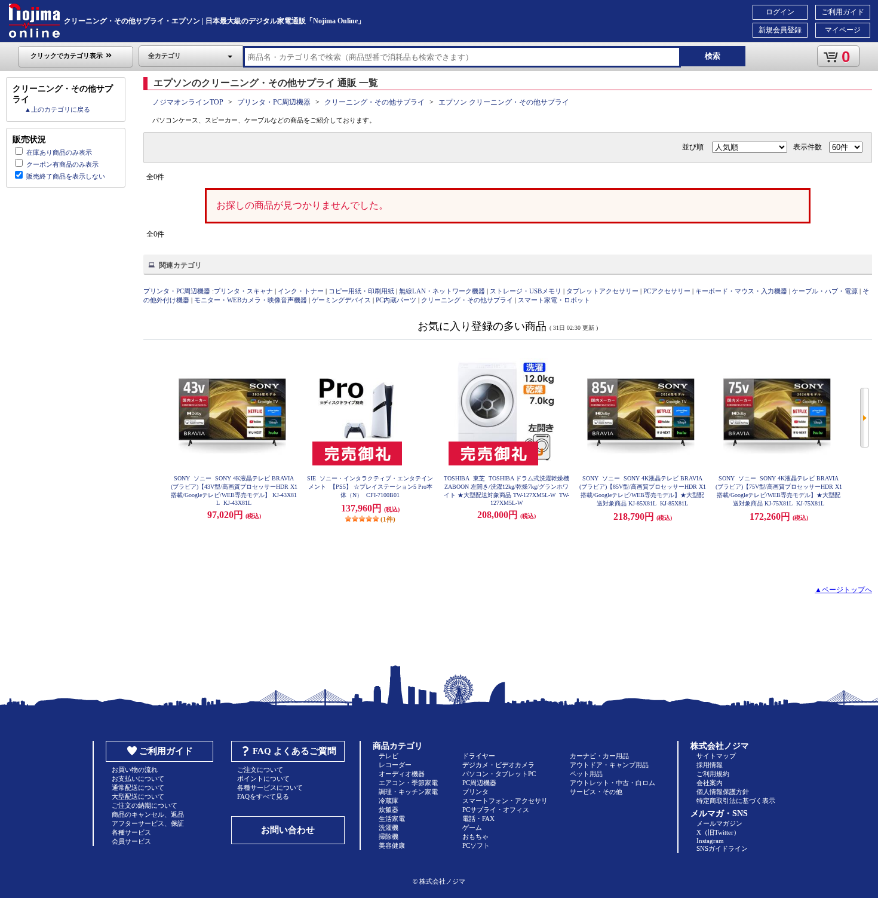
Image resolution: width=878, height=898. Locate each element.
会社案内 (709, 782)
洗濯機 (388, 827)
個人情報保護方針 (722, 791)
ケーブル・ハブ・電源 (825, 291)
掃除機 (388, 836)
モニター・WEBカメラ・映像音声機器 (250, 300)
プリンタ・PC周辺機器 (274, 102)
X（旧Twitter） (718, 832)
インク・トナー (301, 291)
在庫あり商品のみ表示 (59, 152)
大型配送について (138, 796)
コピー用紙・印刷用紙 (361, 291)
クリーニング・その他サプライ (374, 102)
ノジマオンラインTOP (187, 102)
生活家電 (392, 818)
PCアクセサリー (666, 291)
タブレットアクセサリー (602, 291)
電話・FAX (478, 818)
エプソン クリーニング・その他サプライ (503, 102)
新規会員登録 (780, 30)
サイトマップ (716, 755)
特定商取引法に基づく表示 (735, 800)
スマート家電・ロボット (554, 300)
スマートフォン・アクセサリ (505, 800)
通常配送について (138, 787)
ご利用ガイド (842, 12)
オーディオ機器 (402, 773)
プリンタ (475, 791)
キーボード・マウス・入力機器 (742, 291)
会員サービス (131, 841)
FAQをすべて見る (263, 796)
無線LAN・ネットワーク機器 (442, 291)
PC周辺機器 (479, 782)
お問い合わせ (288, 830)
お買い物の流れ (135, 769)
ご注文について (260, 769)
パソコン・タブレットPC (499, 773)
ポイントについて (263, 778)
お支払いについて (138, 778)
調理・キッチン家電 (408, 791)
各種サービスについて (270, 787)
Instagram (710, 840)
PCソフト (476, 845)
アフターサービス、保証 (148, 823)
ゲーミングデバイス (341, 300)
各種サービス (131, 832)
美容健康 (392, 845)
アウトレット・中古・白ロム (612, 782)
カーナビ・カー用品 (599, 755)
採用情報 (709, 764)
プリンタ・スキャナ (243, 291)
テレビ (388, 755)
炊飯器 (388, 809)
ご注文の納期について (144, 805)
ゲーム (472, 827)
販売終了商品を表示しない (65, 176)
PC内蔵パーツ (396, 300)
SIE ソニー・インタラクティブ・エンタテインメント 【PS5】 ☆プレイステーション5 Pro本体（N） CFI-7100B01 (370, 486)
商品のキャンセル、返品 (148, 814)
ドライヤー (478, 755)
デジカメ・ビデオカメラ (498, 764)
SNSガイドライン (722, 848)
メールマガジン (719, 823)
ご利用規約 (712, 773)
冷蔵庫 (388, 800)
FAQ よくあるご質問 (294, 751)
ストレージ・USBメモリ (525, 291)
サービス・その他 (596, 791)
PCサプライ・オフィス (495, 809)
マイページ (843, 30)
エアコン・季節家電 (408, 782)
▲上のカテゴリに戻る (57, 109)
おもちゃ (475, 836)
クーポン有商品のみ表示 (62, 164)
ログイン (780, 12)
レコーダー (395, 764)
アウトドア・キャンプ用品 (609, 764)
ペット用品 (586, 773)
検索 (712, 55)
